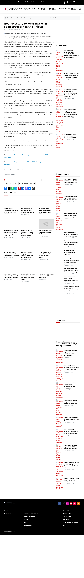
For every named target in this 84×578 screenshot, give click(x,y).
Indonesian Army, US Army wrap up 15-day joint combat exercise (71, 180)
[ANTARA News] (11, 9)
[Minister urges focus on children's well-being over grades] (46, 267)
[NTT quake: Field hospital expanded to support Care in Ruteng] (11, 245)
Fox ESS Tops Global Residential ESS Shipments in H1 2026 (70, 136)
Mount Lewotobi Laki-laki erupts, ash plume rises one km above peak (71, 270)
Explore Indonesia (52, 9)
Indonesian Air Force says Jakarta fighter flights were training (70, 198)
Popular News (26, 1)
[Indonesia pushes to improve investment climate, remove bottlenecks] (59, 356)
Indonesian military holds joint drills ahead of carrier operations (71, 234)
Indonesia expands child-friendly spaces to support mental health (11, 275)
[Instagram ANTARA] (71, 2)
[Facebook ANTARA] (64, 2)
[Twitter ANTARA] (68, 2)
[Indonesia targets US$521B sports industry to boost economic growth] (59, 261)
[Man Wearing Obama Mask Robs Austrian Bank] (46, 224)
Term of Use (67, 511)
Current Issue (27, 9)
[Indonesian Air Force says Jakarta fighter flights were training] (59, 203)
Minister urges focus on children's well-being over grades (46, 275)
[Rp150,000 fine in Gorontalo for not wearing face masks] (28, 202)
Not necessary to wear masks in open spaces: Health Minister (41, 18)
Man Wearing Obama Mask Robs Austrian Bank (45, 232)
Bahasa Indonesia (9, 1)
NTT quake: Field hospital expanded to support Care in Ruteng (11, 254)
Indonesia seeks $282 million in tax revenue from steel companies (71, 215)
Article (61, 8)
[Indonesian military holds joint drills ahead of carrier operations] (59, 235)
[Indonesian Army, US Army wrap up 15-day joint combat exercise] (59, 186)
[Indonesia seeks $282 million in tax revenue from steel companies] (59, 221)
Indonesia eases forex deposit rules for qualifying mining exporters (67, 344)
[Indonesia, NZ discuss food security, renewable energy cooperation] (59, 390)
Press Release (73, 9)
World (34, 8)
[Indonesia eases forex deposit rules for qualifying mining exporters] (59, 251)
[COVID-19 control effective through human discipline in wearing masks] (28, 224)
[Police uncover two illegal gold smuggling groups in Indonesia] (59, 243)
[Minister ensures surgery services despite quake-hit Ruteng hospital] (28, 245)
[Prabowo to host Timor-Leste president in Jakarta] (59, 483)
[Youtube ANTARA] (74, 2)
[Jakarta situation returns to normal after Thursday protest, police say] (59, 289)
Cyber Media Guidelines (70, 522)
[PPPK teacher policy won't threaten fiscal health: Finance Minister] (46, 245)
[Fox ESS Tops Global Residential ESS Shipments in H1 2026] (59, 141)
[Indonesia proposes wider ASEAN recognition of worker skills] (59, 279)
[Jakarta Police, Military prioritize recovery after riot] (59, 422)
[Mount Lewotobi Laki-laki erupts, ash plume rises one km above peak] (59, 271)
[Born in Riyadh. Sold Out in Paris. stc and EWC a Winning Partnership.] (59, 80)
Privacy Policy (67, 514)
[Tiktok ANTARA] (64, 3)
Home (21, 8)
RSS (64, 525)
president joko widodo (27, 183)
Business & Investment (41, 9)
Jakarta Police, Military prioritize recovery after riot (71, 419)
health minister (35, 180)
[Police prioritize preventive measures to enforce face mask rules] (46, 202)
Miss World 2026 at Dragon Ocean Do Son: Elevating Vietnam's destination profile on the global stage (71, 113)
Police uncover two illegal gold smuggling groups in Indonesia (71, 242)
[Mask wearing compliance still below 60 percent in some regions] (11, 202)
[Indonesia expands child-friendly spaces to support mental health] (11, 267)
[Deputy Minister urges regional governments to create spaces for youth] (28, 267)
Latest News (18, 1)
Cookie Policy (67, 516)
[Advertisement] (68, 32)
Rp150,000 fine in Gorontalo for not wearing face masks (27, 210)
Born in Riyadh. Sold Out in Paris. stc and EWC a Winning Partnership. (71, 75)
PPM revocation (23, 180)
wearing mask (11, 180)
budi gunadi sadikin (11, 183)
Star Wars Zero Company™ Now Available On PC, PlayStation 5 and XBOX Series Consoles (71, 54)
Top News (33, 1)
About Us (66, 519)
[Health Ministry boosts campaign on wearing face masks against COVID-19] (11, 224)
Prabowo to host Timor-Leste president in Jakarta (71, 480)
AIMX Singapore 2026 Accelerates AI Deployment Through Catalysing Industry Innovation (70, 93)
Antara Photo (41, 1)
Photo (67, 8)
